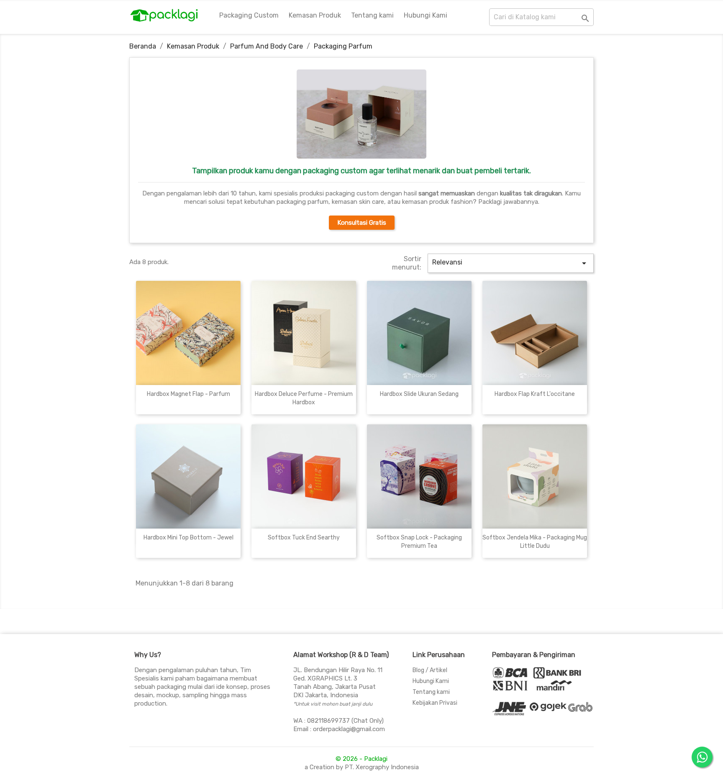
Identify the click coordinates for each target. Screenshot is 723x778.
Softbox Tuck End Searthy (304, 537)
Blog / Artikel (430, 670)
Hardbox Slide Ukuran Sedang (419, 394)
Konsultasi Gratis (361, 222)
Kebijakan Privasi (435, 702)
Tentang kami (372, 15)
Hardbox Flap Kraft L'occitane (535, 394)
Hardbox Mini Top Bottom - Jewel (188, 537)
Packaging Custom (249, 15)
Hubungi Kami (425, 15)
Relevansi (511, 263)
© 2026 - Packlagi (361, 759)
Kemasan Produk (315, 15)
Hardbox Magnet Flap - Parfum (188, 394)
